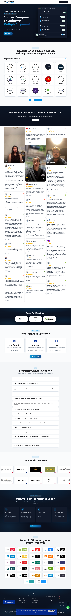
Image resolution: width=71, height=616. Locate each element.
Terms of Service (35, 596)
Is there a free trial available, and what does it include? (26, 418)
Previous (1, 469)
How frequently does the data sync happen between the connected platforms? (32, 436)
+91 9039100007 (63, 599)
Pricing (50, 2)
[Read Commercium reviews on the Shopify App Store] (49, 319)
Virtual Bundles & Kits (22, 605)
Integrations (38, 2)
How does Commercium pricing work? (22, 413)
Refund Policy (34, 598)
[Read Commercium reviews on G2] (35, 319)
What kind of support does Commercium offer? (24, 427)
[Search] (65, 59)
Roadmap (62, 600)
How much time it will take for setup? (22, 441)
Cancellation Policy (35, 600)
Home (33, 2)
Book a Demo (64, 2)
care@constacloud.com (50, 602)
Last (40, 100)
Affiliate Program (6, 598)
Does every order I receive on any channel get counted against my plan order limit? (32, 422)
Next (36, 100)
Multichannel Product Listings (24, 595)
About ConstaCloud (6, 595)
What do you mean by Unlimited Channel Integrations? (26, 383)
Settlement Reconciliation (23, 604)
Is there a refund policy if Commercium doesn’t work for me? (27, 409)
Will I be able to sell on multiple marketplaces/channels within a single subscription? (32, 379)
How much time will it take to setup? (22, 394)
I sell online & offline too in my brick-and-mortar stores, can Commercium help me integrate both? (34, 388)
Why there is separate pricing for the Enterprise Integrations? (28, 398)
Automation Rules (22, 602)
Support (55, 2)
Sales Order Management (23, 598)
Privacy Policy (34, 595)
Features (44, 2)
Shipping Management (23, 600)
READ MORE (51, 610)
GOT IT (36, 612)
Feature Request (63, 605)
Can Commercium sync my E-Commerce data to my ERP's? (27, 445)
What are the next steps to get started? (23, 432)
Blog (4, 596)
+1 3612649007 (63, 597)
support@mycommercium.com (51, 599)
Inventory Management (23, 596)
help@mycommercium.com (51, 596)
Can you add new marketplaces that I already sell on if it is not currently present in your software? (33, 404)
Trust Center (34, 602)
